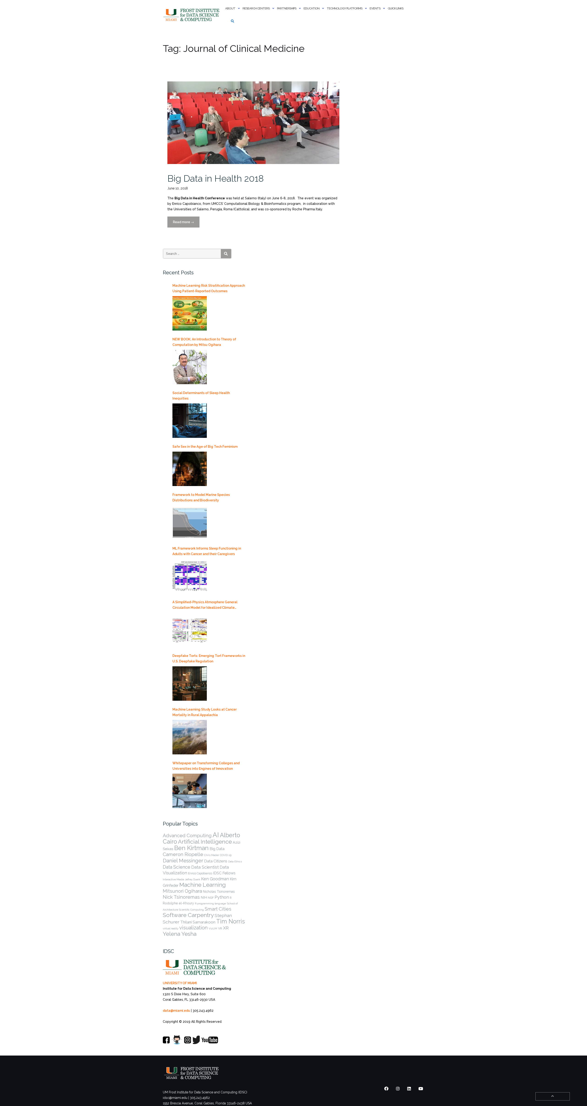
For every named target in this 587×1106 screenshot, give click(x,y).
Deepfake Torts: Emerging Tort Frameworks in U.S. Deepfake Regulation (208, 658)
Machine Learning (202, 884)
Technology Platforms (344, 8)
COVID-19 (225, 855)
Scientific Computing (191, 909)
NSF (211, 897)
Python (222, 897)
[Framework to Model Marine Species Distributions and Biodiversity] (189, 522)
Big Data (217, 849)
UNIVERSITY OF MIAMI (180, 983)
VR (220, 928)
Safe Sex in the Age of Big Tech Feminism (205, 446)
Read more (186, 224)
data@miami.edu (176, 1010)
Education (311, 8)
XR (226, 927)
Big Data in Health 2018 (215, 178)
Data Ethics (235, 861)
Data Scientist (205, 867)
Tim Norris (230, 921)
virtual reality (170, 928)
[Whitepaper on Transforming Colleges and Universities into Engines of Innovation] (189, 791)
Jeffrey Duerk (192, 879)
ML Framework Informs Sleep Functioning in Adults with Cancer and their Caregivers (206, 551)
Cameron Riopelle (183, 854)
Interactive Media (173, 879)
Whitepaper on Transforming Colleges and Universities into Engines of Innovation (206, 765)
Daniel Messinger (183, 861)
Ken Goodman (215, 878)
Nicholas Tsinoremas (219, 891)
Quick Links (395, 8)
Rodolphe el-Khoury (178, 903)
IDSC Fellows (224, 873)
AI (216, 835)
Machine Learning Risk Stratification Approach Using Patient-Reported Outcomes (208, 288)
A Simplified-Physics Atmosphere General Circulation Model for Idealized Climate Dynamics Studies (204, 605)
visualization (193, 928)
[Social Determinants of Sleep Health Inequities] (189, 420)
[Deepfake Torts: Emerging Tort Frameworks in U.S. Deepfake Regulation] (189, 683)
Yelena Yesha (180, 934)
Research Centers (256, 8)
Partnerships (286, 8)
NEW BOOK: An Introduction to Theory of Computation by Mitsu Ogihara (204, 342)
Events (375, 8)
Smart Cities (218, 909)
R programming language (210, 903)
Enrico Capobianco (200, 873)
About (230, 8)
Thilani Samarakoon (197, 922)
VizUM (213, 928)
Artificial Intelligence (205, 841)
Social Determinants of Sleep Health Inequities (201, 395)
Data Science (176, 867)
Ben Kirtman (191, 848)
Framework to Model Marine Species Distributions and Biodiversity (201, 497)
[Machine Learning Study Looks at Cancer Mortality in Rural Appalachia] (189, 737)
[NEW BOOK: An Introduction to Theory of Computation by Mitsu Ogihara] (189, 367)
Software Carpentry (188, 915)
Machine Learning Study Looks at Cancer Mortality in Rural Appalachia (204, 712)
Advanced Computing (187, 835)
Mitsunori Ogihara (182, 891)
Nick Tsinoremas (181, 897)
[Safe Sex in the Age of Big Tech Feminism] (189, 469)
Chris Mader (211, 855)
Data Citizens (215, 861)
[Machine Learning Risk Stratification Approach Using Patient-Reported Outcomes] (189, 313)
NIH (204, 897)
